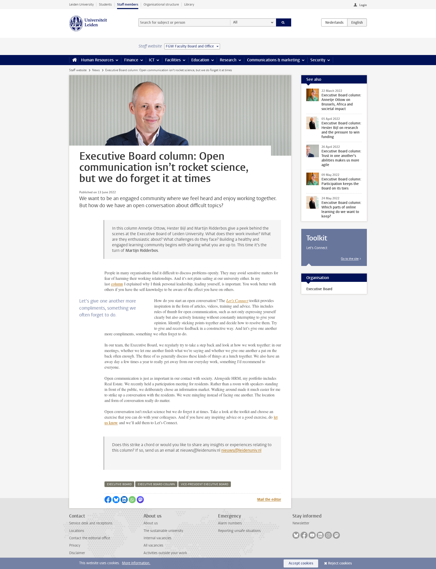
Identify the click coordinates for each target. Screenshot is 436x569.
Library (189, 4)
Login (363, 5)
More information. (136, 563)
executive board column (156, 484)
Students (105, 4)
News (96, 70)
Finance (131, 60)
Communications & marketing (273, 60)
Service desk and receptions (90, 523)
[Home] (73, 60)
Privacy (74, 545)
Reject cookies (340, 563)
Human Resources (97, 60)
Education (200, 60)
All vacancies (153, 545)
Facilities (173, 60)
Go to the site (350, 259)
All (235, 22)
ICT (151, 60)
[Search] (283, 22)
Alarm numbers (230, 523)
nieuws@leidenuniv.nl (241, 450)
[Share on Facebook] (108, 499)
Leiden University (81, 4)
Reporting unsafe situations (239, 530)
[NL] (334, 22)
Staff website (78, 70)
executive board (119, 484)
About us (151, 523)
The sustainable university (163, 530)
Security (317, 60)
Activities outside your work (165, 553)
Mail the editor (269, 499)
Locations (76, 530)
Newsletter (300, 523)
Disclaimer (77, 553)
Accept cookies (301, 563)
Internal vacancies (157, 538)
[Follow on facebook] (304, 535)
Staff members (127, 4)
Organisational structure (161, 4)
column (117, 283)
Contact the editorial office (89, 538)
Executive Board (319, 289)
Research (228, 60)
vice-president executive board (204, 484)
